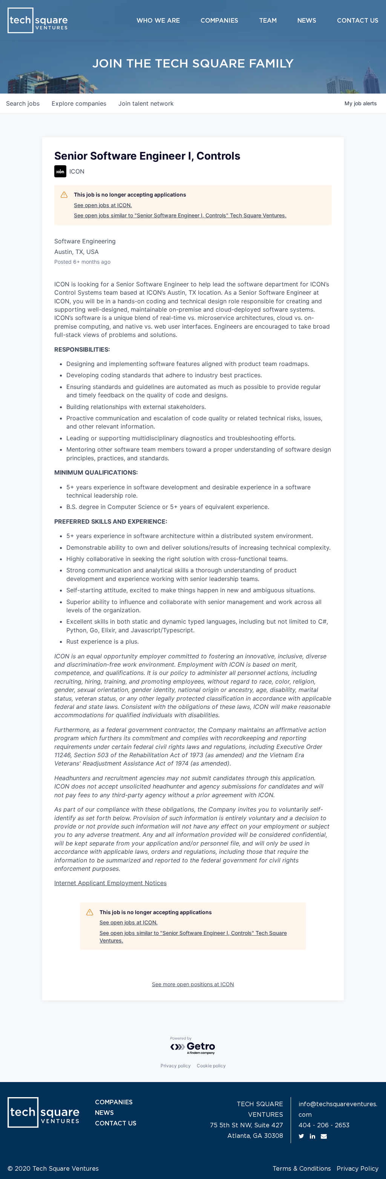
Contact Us (357, 21)
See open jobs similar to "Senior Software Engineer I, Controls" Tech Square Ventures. (180, 215)
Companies (219, 21)
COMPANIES (114, 1102)
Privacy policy (176, 1065)
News (306, 21)
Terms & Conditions (302, 1169)
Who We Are (158, 21)
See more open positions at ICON (193, 984)
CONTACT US (115, 1124)
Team (268, 21)
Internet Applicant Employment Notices (110, 883)
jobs (23, 103)
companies (79, 103)
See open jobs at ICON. (103, 205)
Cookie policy (211, 1065)
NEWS (104, 1113)
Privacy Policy (357, 1169)
